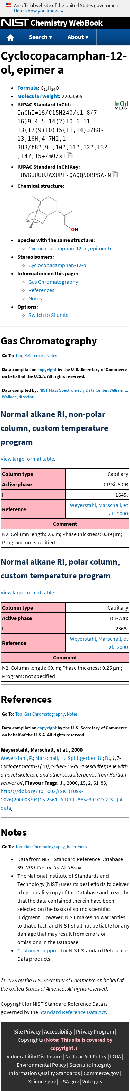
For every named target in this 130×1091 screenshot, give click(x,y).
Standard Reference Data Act (72, 1012)
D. (107, 757)
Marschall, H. (50, 757)
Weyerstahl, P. (17, 757)
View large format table (27, 458)
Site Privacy (27, 1031)
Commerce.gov (101, 1073)
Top (18, 355)
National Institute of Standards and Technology (15, 22)
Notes (35, 298)
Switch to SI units (48, 314)
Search (38, 37)
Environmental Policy (41, 1064)
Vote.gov (92, 1081)
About (76, 37)
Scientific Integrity (90, 1064)
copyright (47, 369)
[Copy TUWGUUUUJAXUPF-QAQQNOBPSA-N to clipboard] (115, 176)
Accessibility (58, 1031)
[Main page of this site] (10, 37)
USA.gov (69, 1081)
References (41, 289)
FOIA (115, 1056)
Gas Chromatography (53, 281)
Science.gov (42, 1081)
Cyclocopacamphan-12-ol (58, 264)
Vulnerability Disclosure (34, 1056)
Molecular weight (38, 95)
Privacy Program (95, 1031)
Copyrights (30, 1039)
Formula (27, 87)
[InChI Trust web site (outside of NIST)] (121, 109)
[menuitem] (10, 37)
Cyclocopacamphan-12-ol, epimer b (69, 248)
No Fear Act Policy (85, 1056)
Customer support (38, 950)
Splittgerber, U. (85, 757)
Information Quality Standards (44, 1073)
